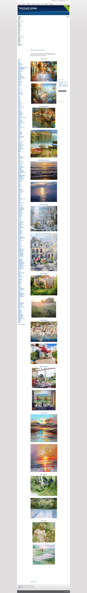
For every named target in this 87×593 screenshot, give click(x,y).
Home (19, 4)
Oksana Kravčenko (44, 204)
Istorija (46, 4)
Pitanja (33, 4)
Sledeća (35, 581)
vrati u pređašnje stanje (62, 0)
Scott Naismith (43, 413)
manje (67, 0)
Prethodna (32, 581)
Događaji (38, 4)
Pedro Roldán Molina (43, 106)
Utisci (42, 4)
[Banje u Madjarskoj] (21, 324)
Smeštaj (23, 4)
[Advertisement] (23, 52)
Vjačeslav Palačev (44, 273)
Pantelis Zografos (44, 320)
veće (57, 0)
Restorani (28, 4)
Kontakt (50, 4)
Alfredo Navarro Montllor (43, 160)
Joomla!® (68, 591)
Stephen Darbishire (44, 366)
